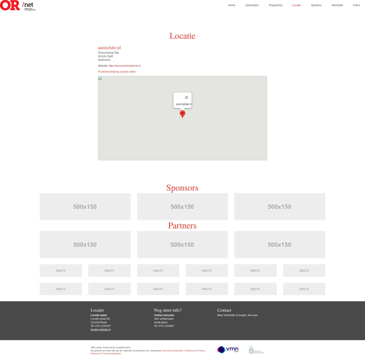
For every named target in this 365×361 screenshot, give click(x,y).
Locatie (297, 5)
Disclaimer (189, 350)
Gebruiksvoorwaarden (172, 350)
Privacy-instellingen (112, 353)
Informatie (337, 5)
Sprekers (316, 5)
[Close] (186, 97)
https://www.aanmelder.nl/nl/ (124, 65)
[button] (182, 114)
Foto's (356, 5)
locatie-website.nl (101, 329)
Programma (275, 5)
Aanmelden (252, 5)
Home (231, 5)
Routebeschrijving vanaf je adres (117, 71)
